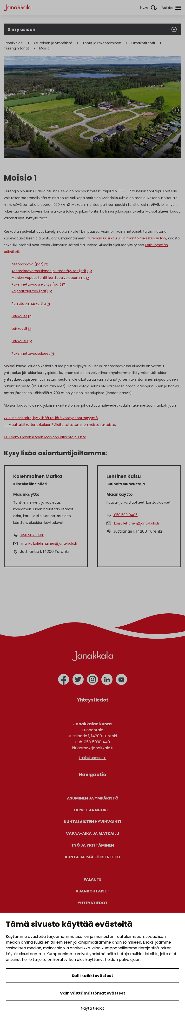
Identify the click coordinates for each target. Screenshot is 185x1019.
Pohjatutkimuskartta (29, 303)
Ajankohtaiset (92, 891)
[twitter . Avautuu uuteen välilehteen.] (78, 679)
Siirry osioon (21, 29)
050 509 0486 (125, 515)
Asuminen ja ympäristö (52, 43)
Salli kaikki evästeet (92, 975)
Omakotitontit (143, 43)
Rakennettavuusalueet (31, 353)
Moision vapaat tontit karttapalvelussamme (49, 277)
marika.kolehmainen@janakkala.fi (48, 543)
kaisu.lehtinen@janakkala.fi (136, 523)
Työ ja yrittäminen (92, 845)
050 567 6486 (32, 535)
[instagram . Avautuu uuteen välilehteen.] (92, 679)
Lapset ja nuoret (92, 810)
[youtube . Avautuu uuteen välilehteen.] (121, 679)
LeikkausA (19, 316)
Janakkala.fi (13, 43)
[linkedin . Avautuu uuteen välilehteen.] (107, 679)
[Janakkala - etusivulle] (17, 7)
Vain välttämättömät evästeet (92, 993)
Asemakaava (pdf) (28, 264)
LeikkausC (20, 341)
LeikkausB (19, 328)
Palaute (92, 879)
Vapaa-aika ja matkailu (92, 833)
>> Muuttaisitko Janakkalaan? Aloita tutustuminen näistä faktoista (59, 424)
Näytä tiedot (92, 1008)
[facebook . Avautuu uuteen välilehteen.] (63, 679)
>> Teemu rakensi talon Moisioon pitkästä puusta (45, 437)
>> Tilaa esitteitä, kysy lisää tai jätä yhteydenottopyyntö (51, 417)
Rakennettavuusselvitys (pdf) (36, 284)
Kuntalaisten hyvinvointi (92, 821)
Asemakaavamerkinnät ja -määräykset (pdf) (50, 270)
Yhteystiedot (93, 903)
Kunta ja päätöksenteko (92, 857)
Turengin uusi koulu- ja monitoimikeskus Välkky (126, 238)
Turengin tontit (16, 48)
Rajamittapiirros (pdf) (30, 291)
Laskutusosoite (92, 758)
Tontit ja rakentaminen (101, 43)
